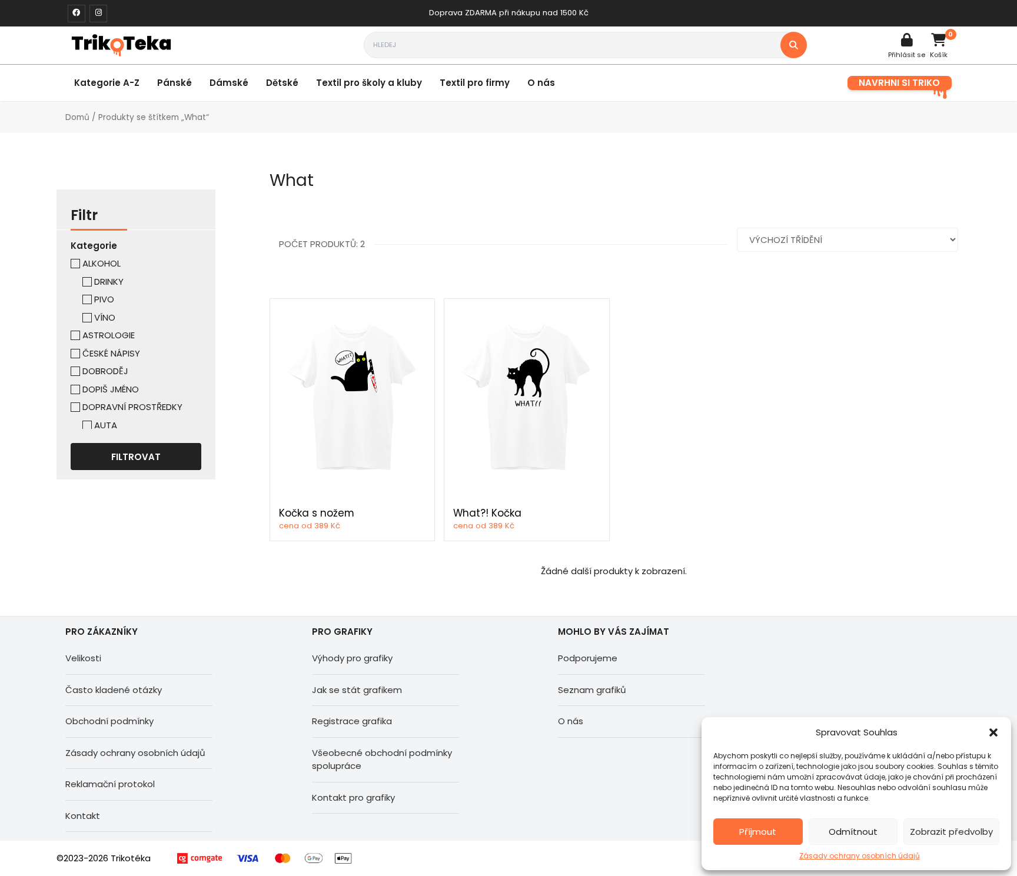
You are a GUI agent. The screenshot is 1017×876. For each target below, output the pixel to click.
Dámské (229, 82)
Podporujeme (587, 658)
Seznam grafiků (592, 690)
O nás (541, 82)
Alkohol (101, 263)
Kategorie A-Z (106, 82)
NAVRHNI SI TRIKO (899, 82)
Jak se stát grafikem (357, 690)
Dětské (282, 82)
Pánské (174, 82)
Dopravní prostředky (132, 407)
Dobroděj (105, 371)
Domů (77, 117)
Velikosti (83, 658)
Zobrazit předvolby (951, 831)
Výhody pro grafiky (352, 658)
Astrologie (108, 335)
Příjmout (757, 831)
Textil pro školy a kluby (369, 82)
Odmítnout (853, 831)
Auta (105, 425)
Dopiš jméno (110, 389)
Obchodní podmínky (109, 721)
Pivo (104, 299)
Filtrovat (136, 457)
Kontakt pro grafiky (353, 797)
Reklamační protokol (110, 784)
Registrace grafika (352, 721)
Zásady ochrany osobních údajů (859, 856)
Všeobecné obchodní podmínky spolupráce (382, 759)
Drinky (109, 281)
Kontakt (82, 816)
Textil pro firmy (475, 82)
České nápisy (111, 353)
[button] (993, 732)
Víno (104, 317)
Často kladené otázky (113, 690)
